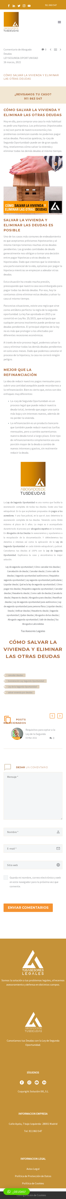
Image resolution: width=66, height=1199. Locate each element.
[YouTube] (29, 5)
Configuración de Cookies (31, 1195)
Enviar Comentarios (28, 908)
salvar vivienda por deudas (20, 692)
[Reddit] (30, 702)
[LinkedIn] (13, 5)
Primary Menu (59, 22)
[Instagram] (24, 5)
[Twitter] (18, 5)
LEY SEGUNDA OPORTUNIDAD (21, 58)
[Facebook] (8, 5)
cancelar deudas (15, 675)
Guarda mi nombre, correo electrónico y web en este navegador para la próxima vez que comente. (35, 882)
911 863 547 (51, 5)
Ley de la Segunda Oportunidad (22, 686)
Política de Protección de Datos (33, 1176)
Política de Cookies (33, 1183)
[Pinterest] (15, 702)
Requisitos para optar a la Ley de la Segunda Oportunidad (40, 734)
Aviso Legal (33, 1168)
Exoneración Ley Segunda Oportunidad (26, 681)
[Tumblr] (20, 702)
